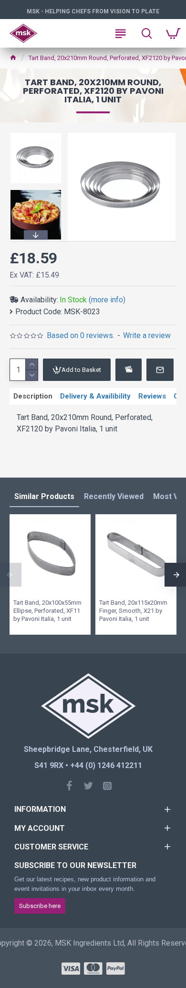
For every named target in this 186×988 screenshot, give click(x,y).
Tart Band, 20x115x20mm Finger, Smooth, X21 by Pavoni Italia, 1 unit (133, 610)
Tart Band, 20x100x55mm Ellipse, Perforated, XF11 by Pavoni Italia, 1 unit (47, 610)
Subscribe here (40, 905)
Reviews (152, 396)
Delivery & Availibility (95, 396)
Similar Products (44, 496)
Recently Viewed (114, 496)
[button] (36, 134)
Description (32, 396)
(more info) (107, 299)
